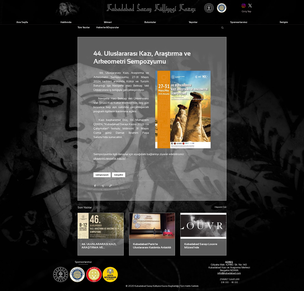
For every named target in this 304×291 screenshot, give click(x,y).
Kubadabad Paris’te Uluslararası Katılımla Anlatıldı (152, 245)
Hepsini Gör (220, 207)
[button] (222, 27)
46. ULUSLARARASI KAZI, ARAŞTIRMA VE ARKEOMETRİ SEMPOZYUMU (99, 245)
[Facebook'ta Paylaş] (94, 185)
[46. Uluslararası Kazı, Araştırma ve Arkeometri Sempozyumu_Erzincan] (101, 226)
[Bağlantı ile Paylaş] (110, 185)
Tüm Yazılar (84, 27)
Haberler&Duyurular (107, 27)
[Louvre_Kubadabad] (152, 226)
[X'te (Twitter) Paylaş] (102, 185)
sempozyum (102, 174)
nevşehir (118, 174)
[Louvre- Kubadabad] (203, 226)
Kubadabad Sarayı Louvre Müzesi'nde (200, 245)
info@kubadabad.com (229, 273)
